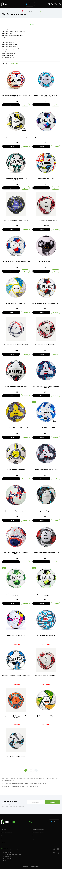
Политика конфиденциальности (38, 829)
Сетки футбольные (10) (8, 51)
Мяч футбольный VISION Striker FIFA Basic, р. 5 (16, 137)
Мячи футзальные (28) (7, 55)
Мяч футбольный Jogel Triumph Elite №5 (46, 220)
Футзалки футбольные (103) (9, 29)
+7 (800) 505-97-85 (7, 852)
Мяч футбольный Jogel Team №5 (46, 511)
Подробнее (25, 105)
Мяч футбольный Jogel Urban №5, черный (16, 220)
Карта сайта (35, 838)
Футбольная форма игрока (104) (10, 46)
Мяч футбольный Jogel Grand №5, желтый (16, 428)
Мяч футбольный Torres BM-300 (16, 469)
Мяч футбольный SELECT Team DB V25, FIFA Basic (16, 675)
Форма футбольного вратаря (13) (10, 48)
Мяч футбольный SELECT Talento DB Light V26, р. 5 (46, 303)
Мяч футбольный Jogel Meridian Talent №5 (16, 344)
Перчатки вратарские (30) (8, 53)
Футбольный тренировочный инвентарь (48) (13, 31)
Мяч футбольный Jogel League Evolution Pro (46, 552)
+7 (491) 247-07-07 (7, 856)
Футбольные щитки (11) (8, 33)
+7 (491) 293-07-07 (7, 851)
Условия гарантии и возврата (6, 832)
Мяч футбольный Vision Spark (46, 178)
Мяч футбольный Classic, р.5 (46, 261)
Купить (12, 105)
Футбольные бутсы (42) (8, 42)
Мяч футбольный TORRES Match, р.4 (16, 303)
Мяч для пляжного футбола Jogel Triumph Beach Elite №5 (16, 716)
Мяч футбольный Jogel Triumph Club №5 (46, 344)
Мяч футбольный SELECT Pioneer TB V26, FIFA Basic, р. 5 (15, 594)
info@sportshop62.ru (7, 860)
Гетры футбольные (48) (8, 57)
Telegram (31, 4)
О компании (3, 829)
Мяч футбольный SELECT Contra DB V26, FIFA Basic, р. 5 (46, 594)
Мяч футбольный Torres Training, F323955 (46, 716)
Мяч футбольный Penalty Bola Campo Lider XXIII (15, 511)
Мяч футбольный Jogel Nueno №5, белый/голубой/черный (46, 96)
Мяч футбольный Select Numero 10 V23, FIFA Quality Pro (15, 179)
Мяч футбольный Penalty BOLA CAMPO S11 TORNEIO (16, 553)
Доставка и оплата (4, 835)
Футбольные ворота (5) (8, 40)
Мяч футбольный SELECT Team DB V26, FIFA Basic (46, 137)
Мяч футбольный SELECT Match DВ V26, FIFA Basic (16, 261)
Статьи (2, 838)
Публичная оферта (36, 835)
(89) (8, 38)
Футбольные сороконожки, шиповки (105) (12, 35)
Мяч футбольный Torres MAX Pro (46, 635)
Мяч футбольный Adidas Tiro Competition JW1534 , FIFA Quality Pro (16, 96)
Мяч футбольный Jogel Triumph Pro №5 (46, 675)
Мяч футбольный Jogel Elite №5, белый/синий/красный (46, 387)
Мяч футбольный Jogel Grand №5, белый (46, 469)
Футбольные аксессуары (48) (9, 44)
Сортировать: (7, 63)
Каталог (35, 821)
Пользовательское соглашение (38, 832)
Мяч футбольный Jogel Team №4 (16, 756)
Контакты (3, 842)
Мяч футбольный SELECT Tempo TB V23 (16, 386)
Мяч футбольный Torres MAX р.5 (16, 635)
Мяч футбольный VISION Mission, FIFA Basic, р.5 (46, 428)
